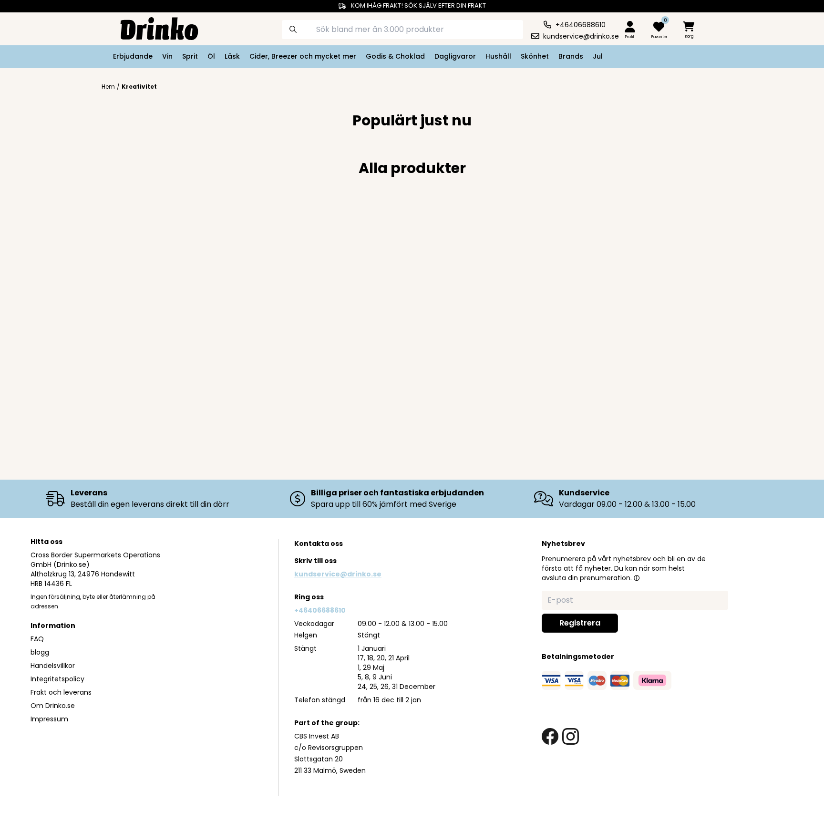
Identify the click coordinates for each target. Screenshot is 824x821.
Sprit (190, 56)
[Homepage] (151, 27)
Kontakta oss (318, 543)
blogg (40, 652)
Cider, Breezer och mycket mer (302, 56)
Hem (108, 87)
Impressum (49, 719)
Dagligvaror (455, 56)
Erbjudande (133, 56)
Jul (598, 56)
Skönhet (535, 56)
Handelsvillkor (53, 665)
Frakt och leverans (61, 692)
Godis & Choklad (395, 56)
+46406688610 (320, 610)
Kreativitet (139, 86)
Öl (211, 56)
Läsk (232, 56)
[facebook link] (550, 736)
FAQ (37, 639)
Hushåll (498, 56)
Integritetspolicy (57, 679)
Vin (167, 56)
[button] (636, 578)
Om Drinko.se (53, 705)
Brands (570, 56)
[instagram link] (570, 736)
